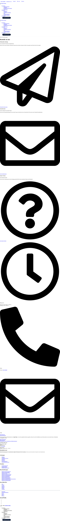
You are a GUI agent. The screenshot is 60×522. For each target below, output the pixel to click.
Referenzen (3, 32)
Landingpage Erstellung (7, 12)
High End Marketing (4, 461)
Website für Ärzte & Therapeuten (6, 471)
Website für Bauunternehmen (6, 472)
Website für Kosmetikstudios (5, 476)
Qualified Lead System (5, 465)
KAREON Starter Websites (8, 8)
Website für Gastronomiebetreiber (6, 475)
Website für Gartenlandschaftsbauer (6, 474)
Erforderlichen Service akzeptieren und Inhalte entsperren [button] (8, 441)
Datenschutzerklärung (5, 492)
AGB (3, 493)
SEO (4, 13)
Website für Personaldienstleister (6, 478)
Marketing (3, 486)
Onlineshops (5, 9)
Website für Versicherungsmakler (6, 480)
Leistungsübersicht (6, 6)
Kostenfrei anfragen (2, 453)
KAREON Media (7, 505)
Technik (3, 488)
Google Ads (5, 27)
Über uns (18, 1)
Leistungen (3, 5)
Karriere (22, 1)
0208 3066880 (3, 1)
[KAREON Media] (3, 3)
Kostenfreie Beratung (6, 17)
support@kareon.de (3, 435)
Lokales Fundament (7, 14)
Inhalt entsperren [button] (2, 440)
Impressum (3, 491)
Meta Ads (5, 11)
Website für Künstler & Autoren (6, 477)
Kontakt (14, 1)
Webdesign (5, 7)
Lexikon (3, 485)
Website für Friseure (4, 473)
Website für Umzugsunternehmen (6, 479)
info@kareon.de (9, 1)
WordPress (3, 489)
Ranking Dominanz (7, 15)
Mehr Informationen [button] (3, 439)
